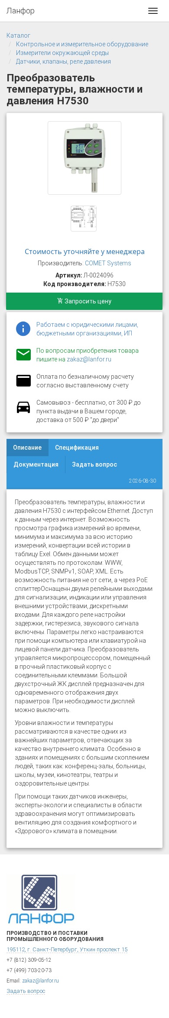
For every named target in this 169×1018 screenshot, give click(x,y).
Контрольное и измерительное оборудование (82, 44)
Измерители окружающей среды (62, 52)
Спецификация (77, 447)
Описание (27, 447)
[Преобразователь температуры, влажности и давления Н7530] (84, 158)
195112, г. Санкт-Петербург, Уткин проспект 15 (66, 949)
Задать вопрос (94, 464)
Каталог (18, 35)
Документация (35, 464)
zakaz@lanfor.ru (89, 359)
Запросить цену (87, 301)
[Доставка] (23, 412)
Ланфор (20, 10)
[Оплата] (23, 386)
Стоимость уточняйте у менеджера (85, 251)
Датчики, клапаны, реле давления (63, 61)
